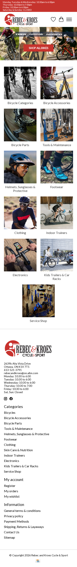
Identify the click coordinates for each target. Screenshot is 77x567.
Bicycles (9, 412)
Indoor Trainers (56, 233)
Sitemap (9, 537)
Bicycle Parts (20, 145)
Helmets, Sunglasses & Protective (20, 189)
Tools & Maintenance (56, 145)
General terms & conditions (22, 510)
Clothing (20, 233)
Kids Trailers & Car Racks (56, 277)
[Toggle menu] (69, 19)
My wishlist (12, 496)
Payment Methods (16, 521)
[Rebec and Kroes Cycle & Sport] (21, 19)
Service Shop (38, 321)
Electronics (20, 275)
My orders (11, 491)
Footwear (56, 187)
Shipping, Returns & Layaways (24, 527)
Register (9, 486)
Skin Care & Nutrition (18, 450)
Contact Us (11, 532)
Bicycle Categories (20, 103)
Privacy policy (13, 516)
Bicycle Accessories (56, 103)
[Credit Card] (37, 561)
